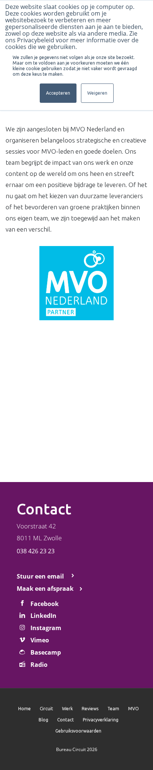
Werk (67, 708)
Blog (43, 719)
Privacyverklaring (100, 719)
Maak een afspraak (45, 588)
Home (24, 708)
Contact (65, 719)
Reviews (90, 708)
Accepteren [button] (58, 93)
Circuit (46, 708)
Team (113, 708)
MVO (133, 708)
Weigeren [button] (97, 93)
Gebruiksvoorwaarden (78, 730)
